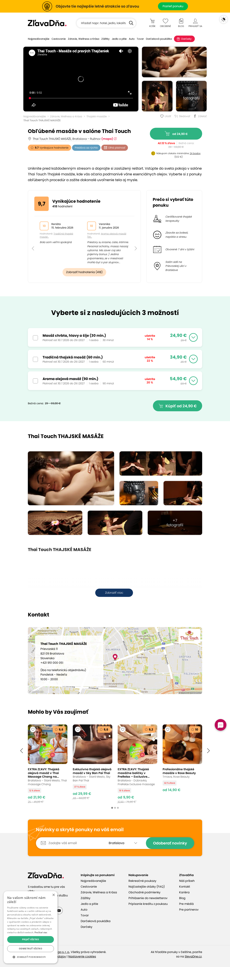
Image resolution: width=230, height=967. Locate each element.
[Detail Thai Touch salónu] (138, 493)
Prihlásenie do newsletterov (147, 898)
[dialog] (31, 927)
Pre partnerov (189, 910)
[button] (33, 240)
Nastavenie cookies (82, 956)
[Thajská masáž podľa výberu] (157, 96)
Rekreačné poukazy (142, 881)
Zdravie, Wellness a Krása (83, 39)
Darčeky (186, 39)
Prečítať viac (40, 932)
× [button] (53, 895)
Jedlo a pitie (119, 39)
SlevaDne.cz (193, 956)
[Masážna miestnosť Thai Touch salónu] (55, 523)
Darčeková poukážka (159, 39)
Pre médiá (186, 904)
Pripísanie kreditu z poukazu (148, 904)
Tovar (140, 39)
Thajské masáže (96, 116)
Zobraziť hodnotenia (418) (84, 272)
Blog (182, 898)
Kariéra (184, 892)
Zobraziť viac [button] (114, 593)
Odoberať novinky (170, 843)
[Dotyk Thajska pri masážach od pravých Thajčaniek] (174, 62)
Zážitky (105, 39)
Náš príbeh (187, 881)
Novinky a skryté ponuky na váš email (80, 830)
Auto (132, 39)
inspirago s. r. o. (59, 952)
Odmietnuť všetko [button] (30, 948)
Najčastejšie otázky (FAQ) (146, 887)
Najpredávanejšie (38, 39)
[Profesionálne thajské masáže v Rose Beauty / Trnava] (182, 763)
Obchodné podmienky (144, 892)
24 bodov (195, 153)
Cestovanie (59, 39)
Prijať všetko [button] (30, 939)
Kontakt (184, 887)
